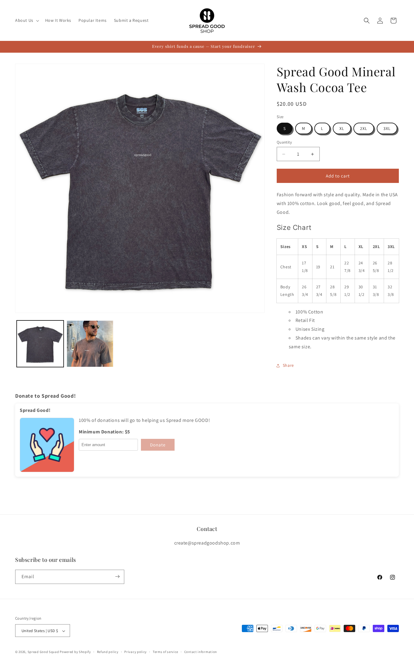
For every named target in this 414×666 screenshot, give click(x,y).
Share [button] (288, 365)
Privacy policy (135, 652)
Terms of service (165, 652)
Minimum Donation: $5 (104, 431)
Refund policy (108, 652)
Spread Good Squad (43, 652)
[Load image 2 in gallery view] (90, 343)
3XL (387, 128)
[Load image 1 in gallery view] (40, 343)
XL (341, 128)
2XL (363, 128)
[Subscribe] (117, 576)
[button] (27, 20)
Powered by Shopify (75, 652)
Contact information (200, 652)
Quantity (284, 142)
